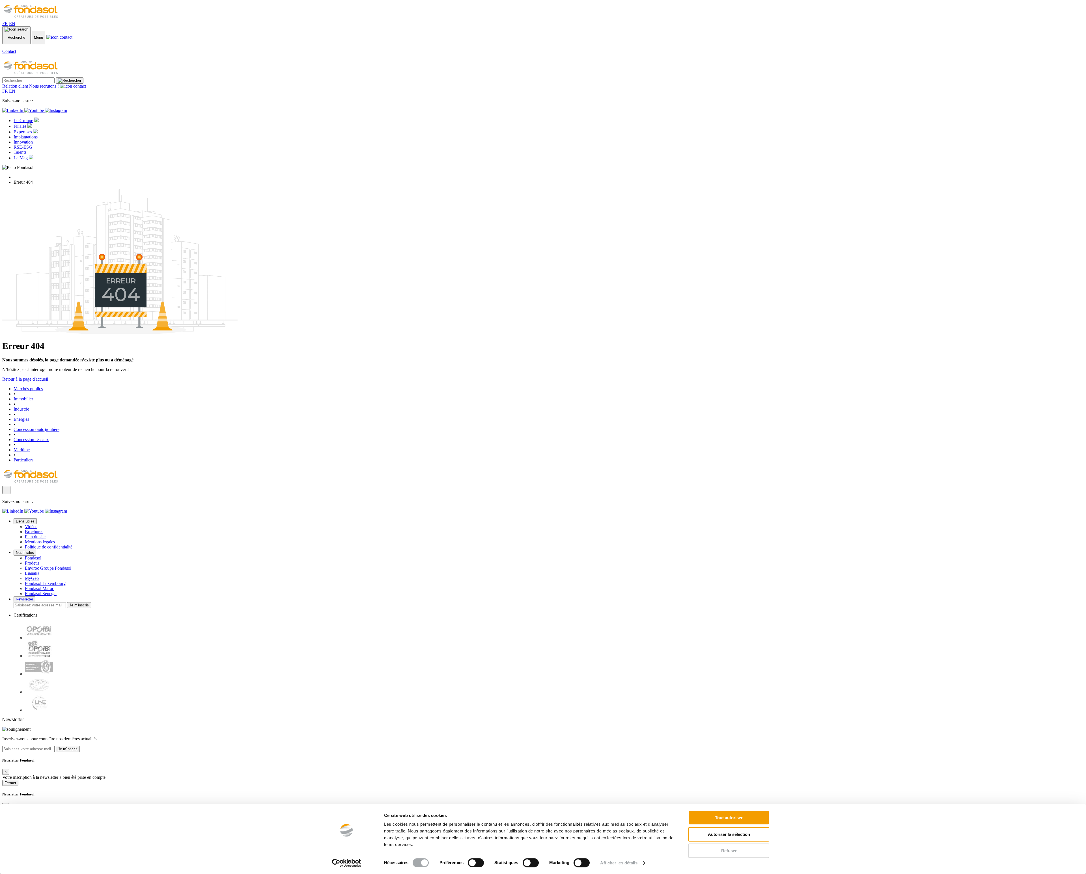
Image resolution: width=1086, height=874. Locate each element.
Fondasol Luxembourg (45, 583)
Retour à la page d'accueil (25, 379)
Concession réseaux (31, 439)
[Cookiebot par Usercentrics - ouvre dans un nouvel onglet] (346, 863)
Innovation (23, 142)
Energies (21, 419)
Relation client (15, 86)
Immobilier (23, 398)
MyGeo (32, 578)
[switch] (476, 862)
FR (5, 23)
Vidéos (31, 526)
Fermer (10, 783)
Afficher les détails (618, 862)
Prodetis (32, 563)
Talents (20, 152)
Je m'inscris (79, 605)
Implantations (26, 137)
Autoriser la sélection (729, 834)
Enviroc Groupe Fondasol (48, 568)
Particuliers (23, 459)
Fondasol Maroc (39, 588)
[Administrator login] (6, 490)
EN (12, 23)
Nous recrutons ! (44, 86)
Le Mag (21, 157)
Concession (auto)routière (36, 429)
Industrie (21, 409)
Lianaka (32, 573)
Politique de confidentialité (48, 547)
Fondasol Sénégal (41, 593)
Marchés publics (28, 388)
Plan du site (35, 536)
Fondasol (33, 558)
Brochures (34, 531)
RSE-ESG (23, 147)
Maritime (22, 449)
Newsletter (24, 599)
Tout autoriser (729, 817)
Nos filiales (25, 552)
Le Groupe (23, 120)
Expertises (23, 131)
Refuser (729, 850)
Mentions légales (40, 541)
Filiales (20, 126)
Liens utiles (25, 521)
